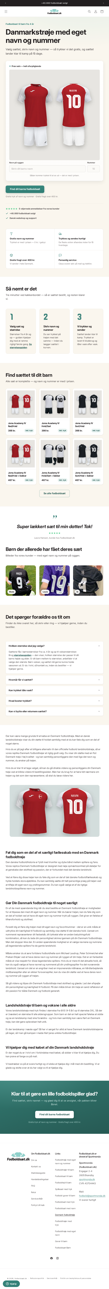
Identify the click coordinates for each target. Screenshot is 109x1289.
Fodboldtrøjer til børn (64, 1170)
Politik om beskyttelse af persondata (75, 1278)
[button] (6, 11)
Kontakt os (36, 1166)
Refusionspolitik (37, 1278)
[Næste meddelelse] (103, 3)
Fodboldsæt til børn (64, 1176)
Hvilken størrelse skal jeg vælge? (27, 645)
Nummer (91, 162)
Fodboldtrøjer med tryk (63, 1223)
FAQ (33, 1185)
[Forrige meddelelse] (5, 3)
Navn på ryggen (16, 162)
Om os (34, 1160)
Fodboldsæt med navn (65, 1208)
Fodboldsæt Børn (63, 1247)
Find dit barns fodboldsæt (25, 189)
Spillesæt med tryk (63, 1189)
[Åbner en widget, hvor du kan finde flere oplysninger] (11, 1284)
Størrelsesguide (38, 1173)
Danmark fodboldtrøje (65, 1215)
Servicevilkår (37, 1198)
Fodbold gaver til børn (65, 1195)
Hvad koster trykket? (20, 700)
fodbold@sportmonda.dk (92, 1195)
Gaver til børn (61, 1241)
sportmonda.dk (87, 1179)
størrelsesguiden (22, 655)
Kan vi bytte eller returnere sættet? (28, 711)
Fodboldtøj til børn (63, 1182)
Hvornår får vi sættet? (21, 679)
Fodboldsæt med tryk (65, 1202)
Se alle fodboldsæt (54, 493)
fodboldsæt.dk (21, 1278)
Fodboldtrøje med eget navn (65, 1233)
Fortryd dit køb (38, 1205)
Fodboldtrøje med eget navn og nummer (65, 1162)
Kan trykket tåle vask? (21, 690)
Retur (33, 1192)
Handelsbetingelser (40, 1179)
